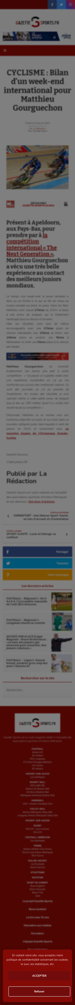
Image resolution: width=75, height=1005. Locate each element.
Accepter (39, 976)
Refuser (39, 991)
